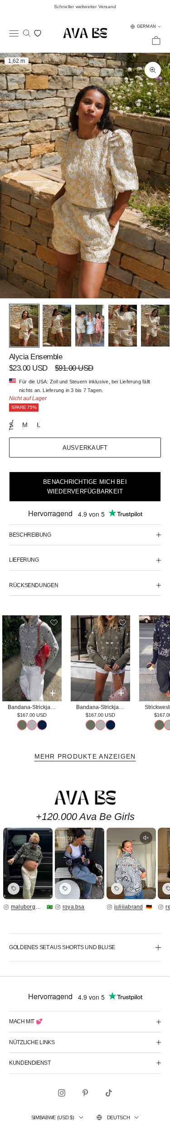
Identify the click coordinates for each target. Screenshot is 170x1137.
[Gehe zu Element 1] (24, 326)
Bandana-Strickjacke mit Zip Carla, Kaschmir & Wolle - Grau (35, 707)
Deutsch (118, 1117)
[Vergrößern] (28, 863)
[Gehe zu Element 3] (89, 326)
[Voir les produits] (13, 889)
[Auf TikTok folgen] (108, 1092)
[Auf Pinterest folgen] (85, 1092)
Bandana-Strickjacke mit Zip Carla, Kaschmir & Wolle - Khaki (103, 707)
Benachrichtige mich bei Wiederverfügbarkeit (85, 486)
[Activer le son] (146, 837)
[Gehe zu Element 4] (122, 326)
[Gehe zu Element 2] (57, 326)
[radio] (22, 725)
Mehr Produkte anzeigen (85, 756)
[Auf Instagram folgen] (61, 1092)
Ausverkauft (85, 447)
